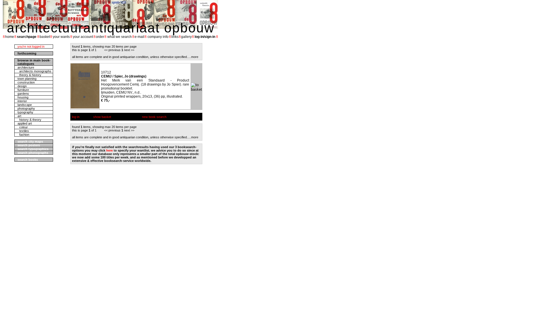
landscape (25, 104)
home (9, 37)
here (109, 150)
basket (45, 37)
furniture (23, 90)
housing (23, 97)
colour (23, 127)
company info (158, 37)
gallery (186, 37)
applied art (25, 123)
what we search (119, 37)
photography (26, 108)
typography (25, 112)
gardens (23, 93)
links (175, 37)
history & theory (29, 119)
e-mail (139, 37)
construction (26, 82)
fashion (23, 134)
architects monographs (34, 71)
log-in (75, 117)
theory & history (29, 75)
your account (83, 37)
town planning (27, 78)
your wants (61, 37)
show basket (102, 117)
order (100, 37)
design (22, 86)
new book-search (154, 117)
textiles (23, 131)
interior (22, 101)
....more (193, 57)
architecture (26, 67)
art (19, 116)
